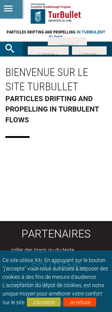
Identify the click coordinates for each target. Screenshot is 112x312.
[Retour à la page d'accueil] (56, 14)
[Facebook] (48, 49)
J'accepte (44, 302)
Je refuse (79, 302)
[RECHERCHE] (12, 49)
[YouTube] (67, 40)
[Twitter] (89, 49)
